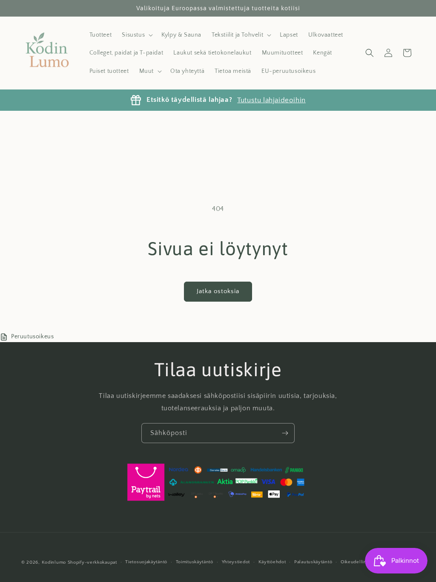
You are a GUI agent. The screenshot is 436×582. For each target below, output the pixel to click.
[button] (136, 35)
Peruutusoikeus (32, 336)
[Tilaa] (284, 433)
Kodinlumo (54, 562)
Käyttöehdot (272, 562)
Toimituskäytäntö (194, 562)
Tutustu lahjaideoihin (271, 100)
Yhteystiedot (236, 562)
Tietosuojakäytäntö (146, 562)
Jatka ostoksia (218, 291)
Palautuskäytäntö (313, 562)
